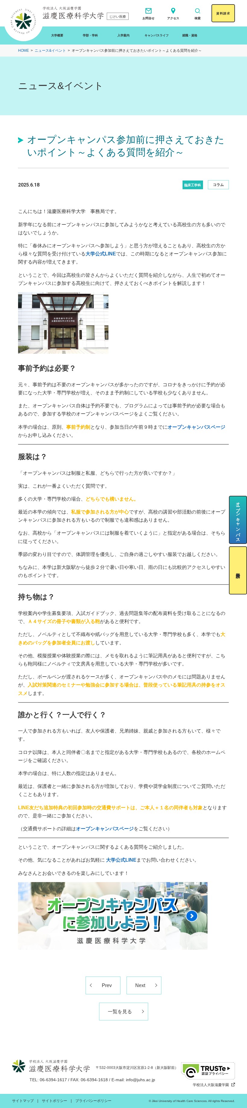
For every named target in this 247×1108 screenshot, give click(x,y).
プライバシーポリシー (93, 1101)
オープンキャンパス (238, 519)
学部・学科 (90, 35)
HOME (23, 50)
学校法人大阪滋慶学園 (211, 1085)
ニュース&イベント (50, 50)
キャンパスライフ (157, 35)
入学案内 (123, 35)
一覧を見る (120, 1011)
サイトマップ (23, 1101)
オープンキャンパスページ (105, 828)
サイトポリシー (54, 1101)
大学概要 (57, 35)
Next (140, 985)
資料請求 (223, 13)
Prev (107, 985)
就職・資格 (189, 35)
